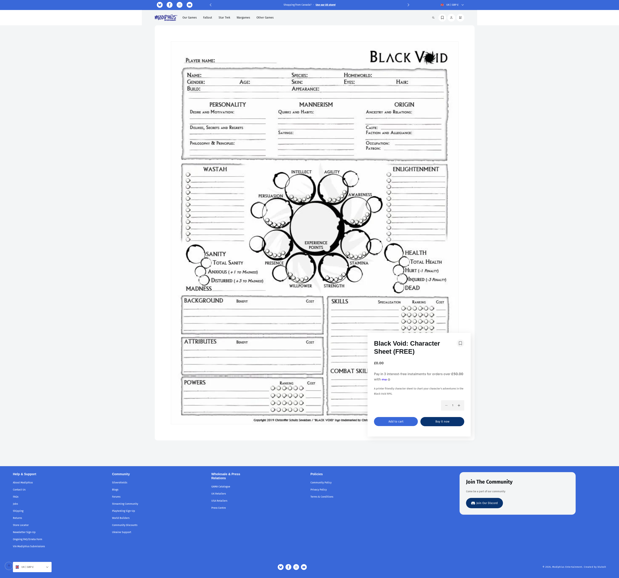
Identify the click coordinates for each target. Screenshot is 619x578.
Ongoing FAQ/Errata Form (27, 539)
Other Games (265, 17)
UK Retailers (218, 493)
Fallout (207, 17)
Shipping (18, 510)
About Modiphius (23, 482)
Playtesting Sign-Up (123, 510)
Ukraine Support (121, 532)
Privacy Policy (318, 489)
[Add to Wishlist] (460, 343)
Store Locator (21, 525)
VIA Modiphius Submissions (29, 546)
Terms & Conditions (321, 496)
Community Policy (321, 482)
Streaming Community (125, 503)
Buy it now (442, 421)
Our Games (189, 17)
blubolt (602, 567)
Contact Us (19, 489)
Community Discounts (124, 525)
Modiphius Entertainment (567, 567)
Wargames (243, 17)
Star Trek (224, 17)
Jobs (15, 503)
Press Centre (218, 507)
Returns (17, 518)
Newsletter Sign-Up (24, 532)
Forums (116, 496)
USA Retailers (219, 500)
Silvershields (119, 482)
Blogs (115, 489)
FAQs (15, 496)
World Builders (120, 518)
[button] (210, 4)
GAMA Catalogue (220, 486)
